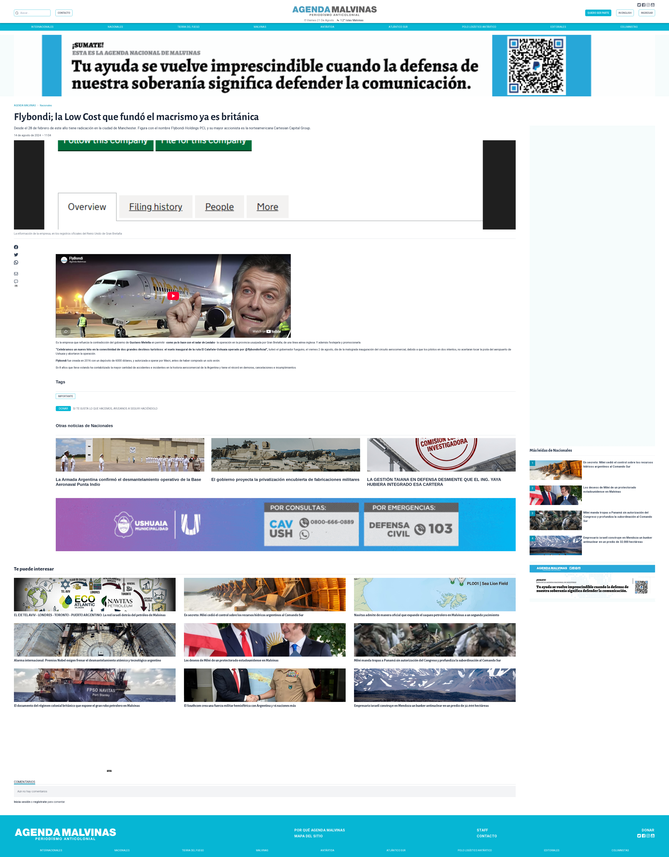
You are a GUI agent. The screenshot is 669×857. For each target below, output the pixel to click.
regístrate (40, 802)
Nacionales (115, 26)
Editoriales (558, 26)
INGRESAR (647, 13)
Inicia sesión (22, 802)
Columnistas (629, 26)
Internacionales (42, 26)
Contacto (487, 836)
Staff (482, 830)
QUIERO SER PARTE (598, 13)
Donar (648, 830)
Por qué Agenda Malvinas (319, 830)
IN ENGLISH (625, 13)
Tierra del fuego (189, 26)
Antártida (327, 26)
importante (65, 396)
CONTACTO (64, 13)
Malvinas (260, 26)
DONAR (63, 408)
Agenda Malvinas (25, 105)
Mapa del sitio (308, 836)
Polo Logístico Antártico (479, 26)
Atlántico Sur (398, 26)
